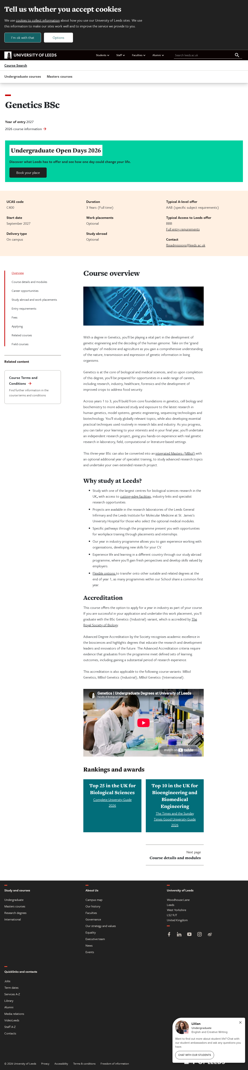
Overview (18, 273)
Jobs (7, 981)
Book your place (28, 172)
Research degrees (15, 912)
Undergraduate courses (22, 76)
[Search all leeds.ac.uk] (237, 55)
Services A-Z (12, 994)
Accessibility (61, 1063)
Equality (91, 932)
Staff (119, 55)
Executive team (95, 939)
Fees (14, 317)
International (12, 919)
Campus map (94, 899)
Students (101, 55)
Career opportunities (25, 290)
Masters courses (59, 76)
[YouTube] (189, 934)
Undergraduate (13, 899)
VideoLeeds (11, 1020)
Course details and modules (29, 281)
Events (90, 952)
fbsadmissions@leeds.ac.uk (185, 245)
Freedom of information (115, 1063)
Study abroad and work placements (34, 299)
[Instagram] (199, 934)
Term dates (11, 987)
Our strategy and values (101, 926)
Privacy (45, 1063)
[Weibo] (210, 934)
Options (58, 37)
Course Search (15, 65)
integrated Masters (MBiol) (175, 453)
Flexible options (104, 573)
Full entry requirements (183, 229)
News (89, 945)
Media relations (14, 1013)
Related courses (22, 335)
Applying (17, 326)
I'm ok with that (22, 37)
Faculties (137, 55)
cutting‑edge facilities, (136, 496)
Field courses (20, 344)
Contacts (10, 1033)
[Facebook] (169, 934)
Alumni (157, 55)
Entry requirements (24, 308)
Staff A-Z (10, 1026)
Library (8, 1000)
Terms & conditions (84, 1063)
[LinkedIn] (179, 934)
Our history (93, 906)
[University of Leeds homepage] (30, 55)
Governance (93, 919)
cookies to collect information (38, 20)
